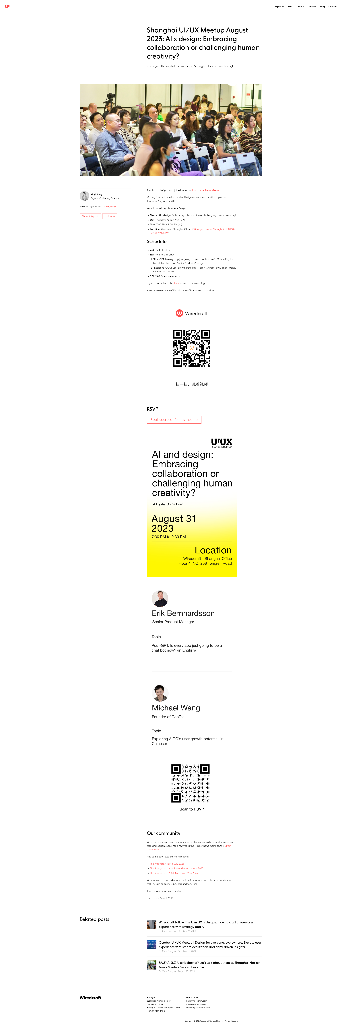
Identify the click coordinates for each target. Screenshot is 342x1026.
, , (163, 1004)
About (300, 6)
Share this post (90, 216)
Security (235, 1021)
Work (291, 6)
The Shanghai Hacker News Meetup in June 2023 (176, 868)
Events (106, 207)
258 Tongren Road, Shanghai (208, 229)
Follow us (110, 216)
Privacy (228, 1021)
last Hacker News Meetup (206, 190)
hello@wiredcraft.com (196, 1001)
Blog (322, 6)
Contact (333, 6)
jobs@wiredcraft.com (196, 1004)
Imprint (220, 1021)
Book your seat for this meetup (174, 420)
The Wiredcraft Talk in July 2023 (167, 864)
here (176, 283)
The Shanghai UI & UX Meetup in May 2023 (174, 873)
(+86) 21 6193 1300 (156, 1011)
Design (113, 207)
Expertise (279, 6)
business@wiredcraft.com (198, 1008)
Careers (312, 6)
